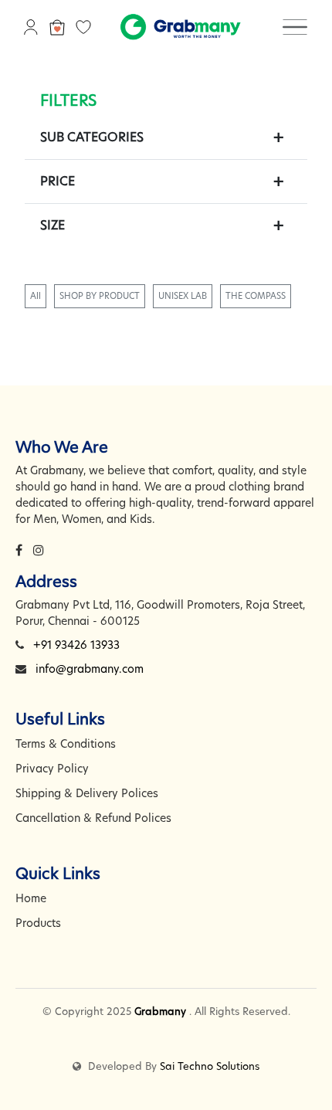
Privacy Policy (52, 768)
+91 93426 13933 (76, 645)
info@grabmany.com (90, 669)
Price (57, 181)
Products (38, 923)
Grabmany (160, 1011)
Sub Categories (92, 137)
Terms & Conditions (65, 744)
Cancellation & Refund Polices (93, 818)
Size (52, 225)
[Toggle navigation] (294, 26)
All (35, 296)
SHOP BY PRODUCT (99, 296)
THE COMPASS (255, 296)
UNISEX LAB (182, 296)
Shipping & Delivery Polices (86, 793)
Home (30, 898)
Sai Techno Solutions (209, 1066)
